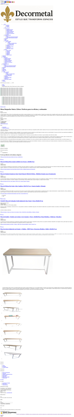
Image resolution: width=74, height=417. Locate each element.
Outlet (5, 39)
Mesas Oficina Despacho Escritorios (12, 36)
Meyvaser (2, 159)
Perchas (3, 71)
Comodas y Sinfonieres (10, 31)
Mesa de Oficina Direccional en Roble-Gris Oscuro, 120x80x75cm (17, 161)
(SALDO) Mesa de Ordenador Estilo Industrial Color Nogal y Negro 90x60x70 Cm (21, 201)
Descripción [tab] (4, 127)
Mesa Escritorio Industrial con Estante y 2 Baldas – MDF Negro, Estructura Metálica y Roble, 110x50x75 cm (28, 229)
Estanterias (8, 45)
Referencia (2, 148)
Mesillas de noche (9, 30)
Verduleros (8, 51)
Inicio (4, 24)
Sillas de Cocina (9, 54)
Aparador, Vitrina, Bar (8, 75)
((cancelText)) (3, 403)
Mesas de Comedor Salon (12, 43)
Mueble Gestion (2, 106)
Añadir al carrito (3, 121)
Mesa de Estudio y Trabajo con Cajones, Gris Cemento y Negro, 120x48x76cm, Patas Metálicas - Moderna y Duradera (30, 216)
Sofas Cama (6, 40)
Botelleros (6, 38)
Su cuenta (2, 379)
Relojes (5, 49)
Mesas (8, 42)
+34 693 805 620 (6, 0)
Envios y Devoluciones (6, 372)
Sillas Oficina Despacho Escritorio (11, 37)
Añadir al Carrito (3, 164)
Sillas (5, 27)
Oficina (4, 64)
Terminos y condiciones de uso (7, 374)
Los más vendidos (5, 367)
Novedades (4, 366)
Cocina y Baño (7, 50)
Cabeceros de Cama (9, 32)
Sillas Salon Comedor (9, 48)
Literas (7, 34)
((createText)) (8, 403)
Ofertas (3, 365)
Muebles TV (8, 47)
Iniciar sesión (4, 383)
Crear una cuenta (5, 384)
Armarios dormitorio (9, 29)
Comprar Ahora (3, 122)
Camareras (8, 52)
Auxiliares (6, 25)
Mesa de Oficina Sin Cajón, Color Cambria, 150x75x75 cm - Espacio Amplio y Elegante (23, 186)
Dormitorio (7, 28)
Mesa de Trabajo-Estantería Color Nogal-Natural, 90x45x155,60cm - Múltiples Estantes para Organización (28, 174)
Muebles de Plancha (5, 63)
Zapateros (8, 26)
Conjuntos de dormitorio (10, 33)
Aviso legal (4, 373)
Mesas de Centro (9, 74)
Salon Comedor (7, 41)
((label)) (1, 402)
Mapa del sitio (4, 377)
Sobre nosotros (4, 375)
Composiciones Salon (9, 46)
